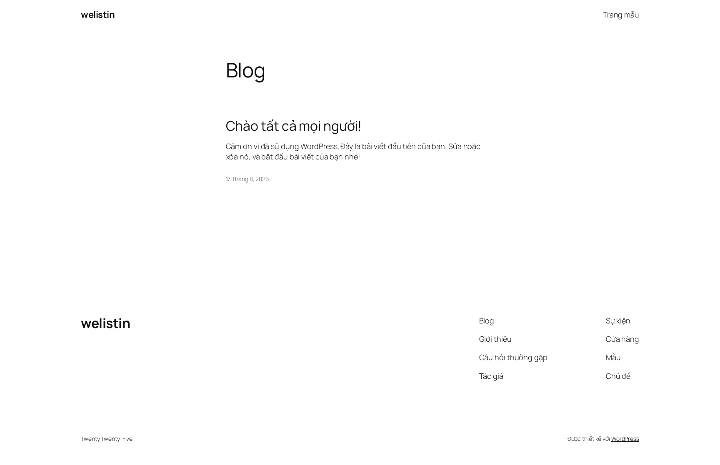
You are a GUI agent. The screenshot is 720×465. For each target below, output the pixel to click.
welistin (98, 14)
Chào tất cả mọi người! (294, 125)
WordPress (625, 439)
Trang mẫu (621, 15)
